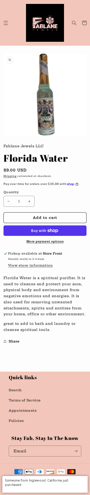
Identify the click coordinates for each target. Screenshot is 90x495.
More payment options (45, 241)
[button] (6, 23)
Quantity (11, 192)
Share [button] (14, 341)
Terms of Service (25, 400)
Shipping (10, 176)
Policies (16, 421)
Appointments (23, 410)
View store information (30, 265)
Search (15, 390)
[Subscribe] (76, 451)
